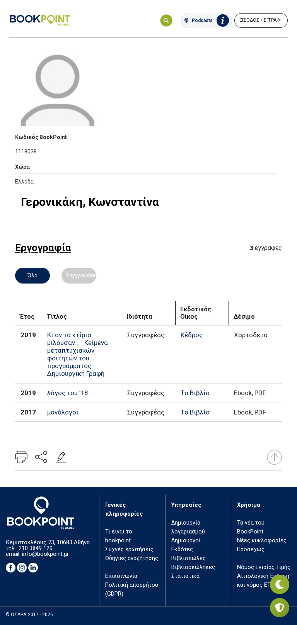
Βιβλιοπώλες (188, 558)
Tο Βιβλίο (195, 393)
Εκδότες (182, 549)
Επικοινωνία (121, 576)
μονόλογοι (63, 412)
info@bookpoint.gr (45, 554)
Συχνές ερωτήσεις (129, 549)
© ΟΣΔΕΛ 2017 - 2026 (29, 614)
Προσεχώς (251, 549)
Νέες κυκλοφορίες (262, 540)
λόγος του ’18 (67, 393)
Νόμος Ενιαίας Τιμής (263, 567)
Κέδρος (192, 335)
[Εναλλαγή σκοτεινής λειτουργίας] (279, 584)
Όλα (32, 275)
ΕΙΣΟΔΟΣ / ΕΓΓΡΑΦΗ (261, 20)
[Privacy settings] (279, 607)
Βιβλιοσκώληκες (193, 567)
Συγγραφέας (81, 275)
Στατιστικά (185, 576)
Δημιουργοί (186, 540)
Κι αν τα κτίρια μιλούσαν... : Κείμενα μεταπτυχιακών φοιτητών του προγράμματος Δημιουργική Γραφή (77, 354)
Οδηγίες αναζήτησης (131, 558)
